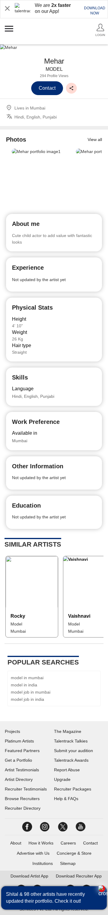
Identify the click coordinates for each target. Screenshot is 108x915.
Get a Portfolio (18, 760)
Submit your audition (73, 750)
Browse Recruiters (22, 798)
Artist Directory (19, 779)
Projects (12, 731)
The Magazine (67, 731)
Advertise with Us (33, 853)
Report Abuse (67, 769)
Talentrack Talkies (71, 741)
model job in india (27, 699)
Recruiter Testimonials (26, 789)
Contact (90, 843)
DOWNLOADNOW (94, 10)
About (15, 843)
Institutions (42, 863)
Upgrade (62, 779)
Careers (68, 843)
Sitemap (68, 863)
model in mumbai (27, 677)
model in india (24, 684)
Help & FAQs (66, 798)
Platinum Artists (19, 741)
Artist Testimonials (22, 769)
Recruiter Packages (72, 789)
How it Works (40, 843)
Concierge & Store (74, 853)
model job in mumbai (30, 692)
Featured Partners (22, 750)
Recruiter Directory (22, 808)
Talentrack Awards (71, 760)
